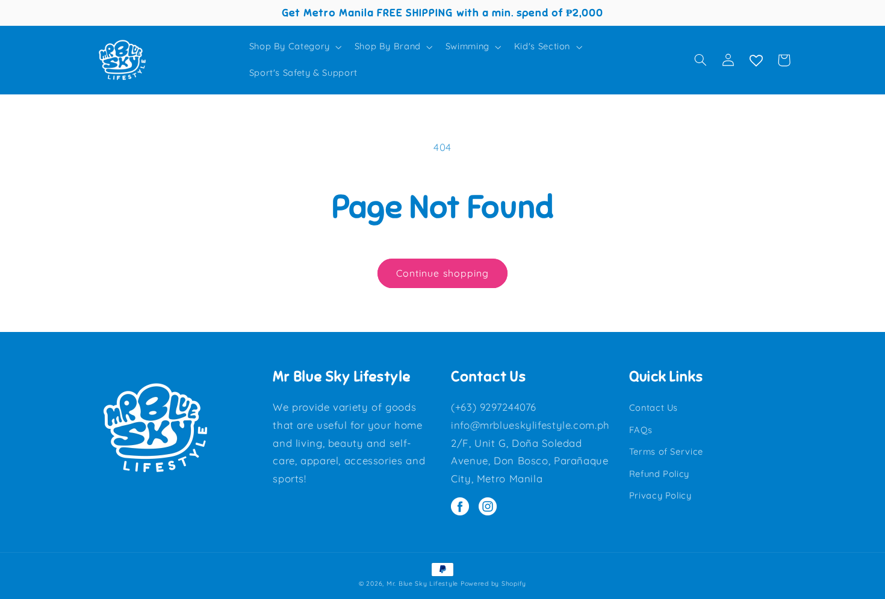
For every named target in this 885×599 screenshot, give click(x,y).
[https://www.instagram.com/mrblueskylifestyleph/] (491, 508)
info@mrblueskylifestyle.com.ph (530, 425)
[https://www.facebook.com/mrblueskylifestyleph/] (465, 508)
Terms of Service (666, 451)
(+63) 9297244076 (493, 407)
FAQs (641, 429)
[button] (294, 47)
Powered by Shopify (493, 583)
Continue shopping (442, 273)
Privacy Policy (660, 495)
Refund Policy (659, 473)
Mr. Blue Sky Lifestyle (422, 583)
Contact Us (653, 407)
